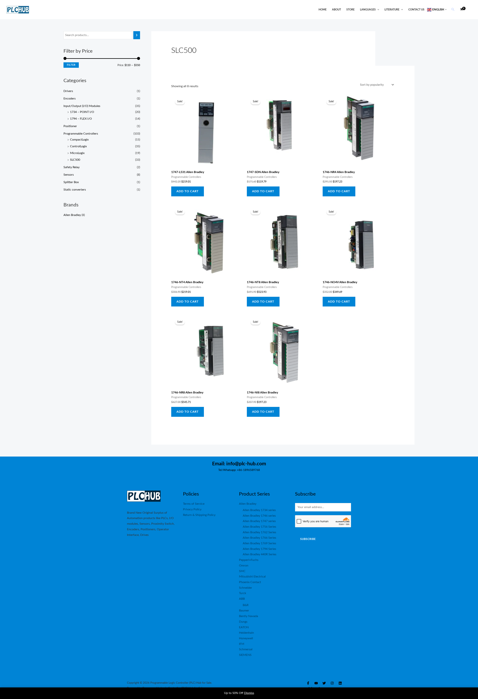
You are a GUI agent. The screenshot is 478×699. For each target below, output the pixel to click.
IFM (241, 643)
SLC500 (75, 159)
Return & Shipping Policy (199, 514)
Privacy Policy (192, 509)
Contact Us (416, 9)
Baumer (244, 610)
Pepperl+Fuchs (248, 559)
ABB (242, 598)
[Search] (136, 35)
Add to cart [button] (187, 191)
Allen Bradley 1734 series (259, 510)
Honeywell (246, 638)
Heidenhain (246, 632)
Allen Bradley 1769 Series (259, 543)
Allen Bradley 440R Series (259, 554)
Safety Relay (71, 167)
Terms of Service (193, 503)
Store (350, 9)
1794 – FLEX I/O (81, 118)
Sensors (68, 174)
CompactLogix (79, 139)
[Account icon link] (469, 9)
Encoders (69, 98)
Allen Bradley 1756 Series (259, 526)
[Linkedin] (340, 683)
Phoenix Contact (250, 582)
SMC (242, 571)
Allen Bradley (72, 215)
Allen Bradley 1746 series (259, 515)
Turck (242, 593)
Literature (391, 9)
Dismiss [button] (249, 693)
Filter (71, 65)
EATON (244, 627)
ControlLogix (78, 146)
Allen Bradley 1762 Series (259, 532)
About (336, 9)
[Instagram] (332, 683)
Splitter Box (71, 182)
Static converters (74, 189)
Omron (243, 565)
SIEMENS (245, 654)
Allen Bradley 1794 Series (259, 548)
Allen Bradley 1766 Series (259, 537)
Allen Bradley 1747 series (259, 521)
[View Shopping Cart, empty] (461, 10)
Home (323, 9)
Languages (368, 9)
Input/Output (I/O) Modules (81, 106)
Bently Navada (248, 616)
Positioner (70, 126)
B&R (246, 605)
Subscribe (308, 539)
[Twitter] (324, 683)
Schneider (245, 587)
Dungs (243, 621)
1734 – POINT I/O (82, 111)
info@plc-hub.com (246, 463)
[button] (377, 9)
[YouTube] (316, 683)
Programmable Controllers (80, 133)
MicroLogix (77, 153)
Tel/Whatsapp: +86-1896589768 (239, 470)
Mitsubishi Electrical (252, 576)
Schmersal (245, 649)
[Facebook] (308, 683)
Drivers (68, 91)
